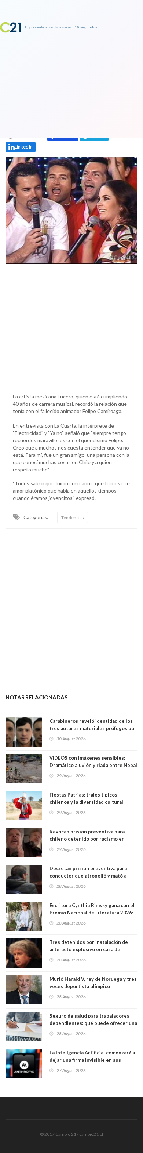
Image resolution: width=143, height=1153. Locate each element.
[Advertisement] (72, 326)
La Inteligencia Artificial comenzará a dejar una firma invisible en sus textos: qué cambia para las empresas (93, 1060)
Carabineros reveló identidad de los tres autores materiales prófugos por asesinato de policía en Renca (93, 728)
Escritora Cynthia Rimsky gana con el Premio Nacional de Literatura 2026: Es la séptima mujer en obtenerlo (92, 912)
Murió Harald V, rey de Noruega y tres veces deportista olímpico (93, 982)
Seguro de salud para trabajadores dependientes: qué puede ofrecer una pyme (93, 1023)
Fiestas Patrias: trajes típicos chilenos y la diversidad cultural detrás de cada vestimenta (86, 802)
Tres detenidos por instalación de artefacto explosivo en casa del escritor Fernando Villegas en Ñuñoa (92, 949)
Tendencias (72, 517)
